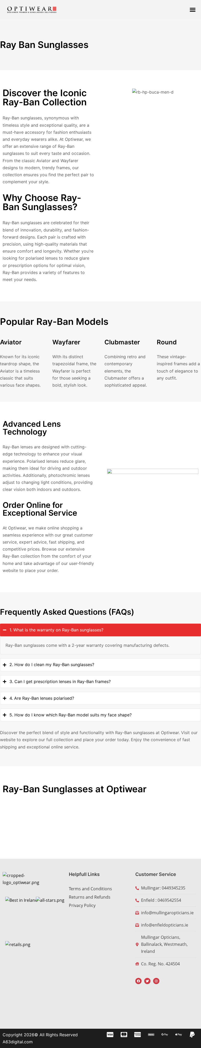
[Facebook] (138, 981)
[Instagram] (156, 981)
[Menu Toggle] (192, 10)
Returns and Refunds (89, 897)
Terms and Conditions (90, 889)
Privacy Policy (82, 905)
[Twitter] (147, 981)
